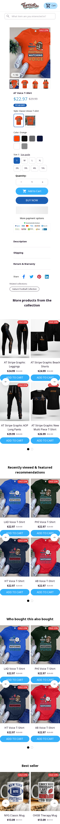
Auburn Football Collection (24, 289)
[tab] (28, 449)
